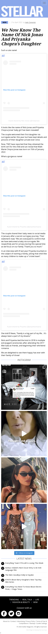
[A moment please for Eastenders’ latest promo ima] (24, 387)
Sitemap (32, 623)
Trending (14, 599)
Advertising (21, 621)
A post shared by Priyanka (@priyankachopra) (24, 227)
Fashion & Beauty (21, 602)
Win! (35, 602)
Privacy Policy (30, 621)
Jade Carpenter (30, 22)
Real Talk (27, 599)
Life (37, 599)
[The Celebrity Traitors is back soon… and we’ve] (24, 433)
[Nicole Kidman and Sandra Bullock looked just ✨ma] (24, 526)
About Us (6, 621)
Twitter (11, 613)
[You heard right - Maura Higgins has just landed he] (24, 480)
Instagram (19, 613)
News (5, 22)
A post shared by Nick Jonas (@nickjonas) (24, 121)
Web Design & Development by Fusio (36, 630)
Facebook (4, 613)
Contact (13, 621)
